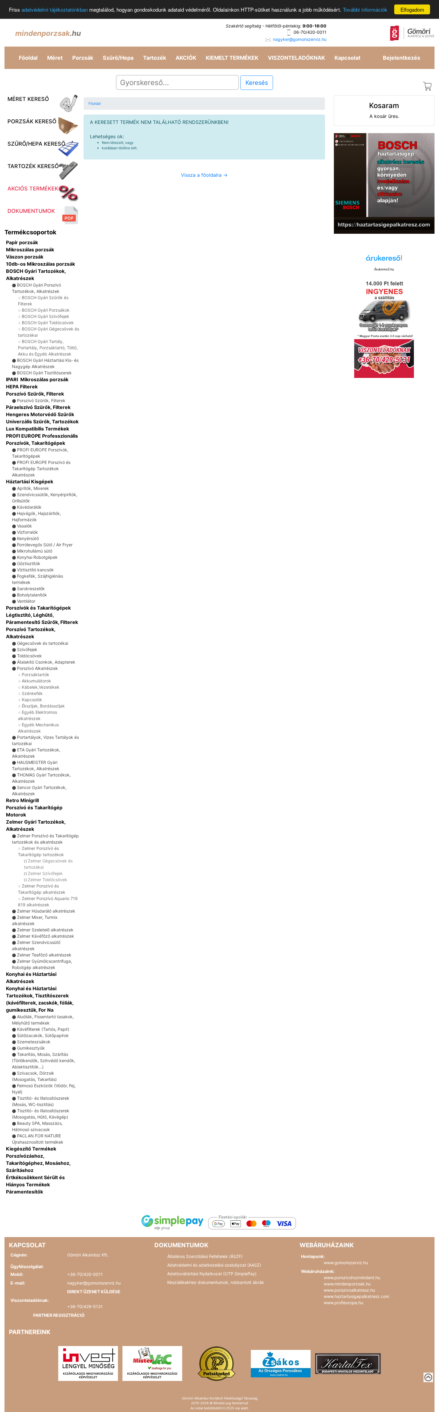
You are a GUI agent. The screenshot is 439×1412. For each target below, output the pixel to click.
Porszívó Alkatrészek (37, 668)
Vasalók (24, 525)
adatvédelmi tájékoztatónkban (55, 9)
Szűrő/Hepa (118, 58)
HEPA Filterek (22, 387)
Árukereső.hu (384, 269)
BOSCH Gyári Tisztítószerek (44, 372)
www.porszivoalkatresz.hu (349, 1290)
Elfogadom (412, 9)
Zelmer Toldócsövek (47, 879)
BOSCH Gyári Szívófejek (45, 316)
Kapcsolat (347, 58)
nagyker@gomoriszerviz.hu (299, 39)
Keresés (256, 82)
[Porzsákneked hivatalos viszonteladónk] (216, 1363)
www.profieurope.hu (343, 1302)
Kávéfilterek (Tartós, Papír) (43, 1029)
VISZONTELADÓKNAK (296, 58)
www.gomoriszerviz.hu (346, 1262)
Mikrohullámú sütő (34, 550)
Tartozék (154, 58)
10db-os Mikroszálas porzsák (40, 264)
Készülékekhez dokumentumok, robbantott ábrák (215, 1282)
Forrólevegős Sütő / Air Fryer (45, 544)
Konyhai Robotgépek (37, 557)
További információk (365, 9)
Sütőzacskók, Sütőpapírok (43, 1035)
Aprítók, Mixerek (33, 488)
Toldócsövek (29, 655)
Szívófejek (27, 649)
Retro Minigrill (22, 800)
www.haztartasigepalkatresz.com (356, 1296)
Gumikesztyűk (31, 1047)
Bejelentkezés (401, 58)
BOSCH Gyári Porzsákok (46, 310)
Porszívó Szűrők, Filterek (35, 394)
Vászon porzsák (24, 257)
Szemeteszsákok (33, 1041)
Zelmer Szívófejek (45, 873)
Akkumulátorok (36, 680)
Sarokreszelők (31, 588)
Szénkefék (32, 693)
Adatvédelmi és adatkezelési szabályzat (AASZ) (214, 1265)
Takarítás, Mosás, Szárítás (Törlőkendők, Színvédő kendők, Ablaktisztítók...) (43, 1060)
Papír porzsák (22, 242)
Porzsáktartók (35, 674)
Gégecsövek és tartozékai (42, 643)
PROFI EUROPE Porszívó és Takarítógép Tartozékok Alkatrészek (41, 468)
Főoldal (28, 58)
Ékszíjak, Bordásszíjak (43, 705)
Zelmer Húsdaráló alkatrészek (46, 910)
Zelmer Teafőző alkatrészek (44, 954)
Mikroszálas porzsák (30, 250)
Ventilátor (26, 601)
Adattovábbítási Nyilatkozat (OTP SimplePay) (212, 1273)
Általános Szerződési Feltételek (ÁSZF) (204, 1256)
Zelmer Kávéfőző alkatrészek (45, 936)
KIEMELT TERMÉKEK (232, 58)
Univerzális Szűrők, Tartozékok (42, 421)
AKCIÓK (186, 58)
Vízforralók (27, 532)
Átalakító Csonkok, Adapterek (46, 662)
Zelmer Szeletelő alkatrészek (45, 929)
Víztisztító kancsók (35, 569)
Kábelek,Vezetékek (40, 687)
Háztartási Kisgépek (29, 481)
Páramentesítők (24, 1192)
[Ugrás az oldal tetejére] (428, 1377)
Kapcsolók (32, 699)
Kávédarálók (29, 507)
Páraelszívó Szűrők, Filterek (38, 407)
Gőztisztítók (28, 563)
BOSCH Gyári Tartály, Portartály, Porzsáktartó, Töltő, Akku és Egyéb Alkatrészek (48, 347)
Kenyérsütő (28, 538)
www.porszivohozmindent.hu (352, 1277)
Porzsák (82, 58)
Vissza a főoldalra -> (204, 175)
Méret (55, 58)
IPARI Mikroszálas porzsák (37, 379)
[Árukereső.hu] (384, 260)
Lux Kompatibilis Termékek (37, 429)
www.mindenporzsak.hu (347, 1283)
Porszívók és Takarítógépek (38, 608)
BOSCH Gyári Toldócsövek (48, 322)
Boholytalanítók (32, 594)
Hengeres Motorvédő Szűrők (40, 414)
